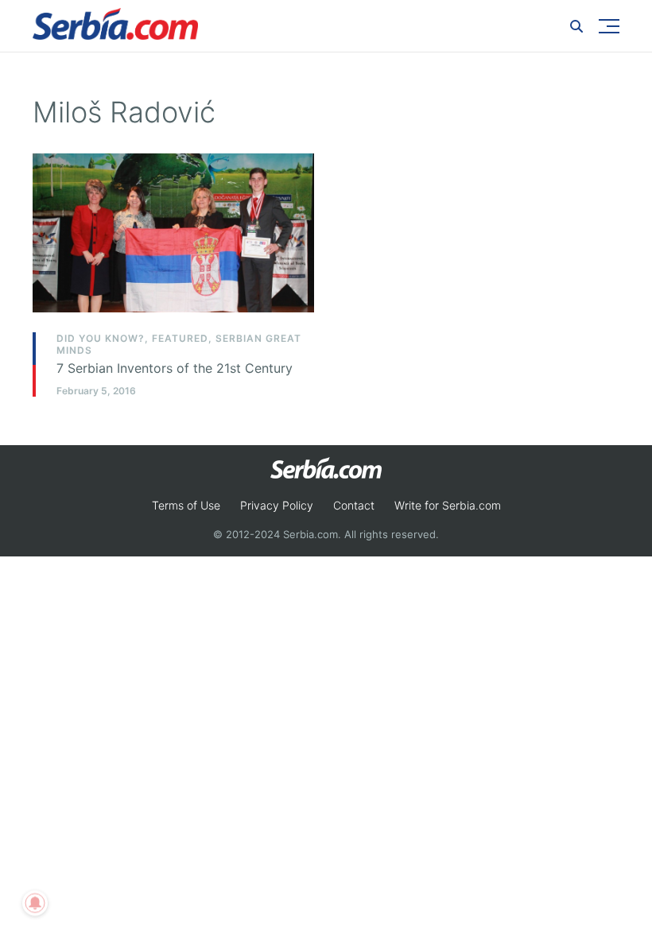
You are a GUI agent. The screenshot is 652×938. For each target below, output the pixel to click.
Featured (180, 338)
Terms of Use (186, 505)
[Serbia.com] (115, 24)
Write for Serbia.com (447, 505)
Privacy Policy (276, 505)
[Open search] (576, 26)
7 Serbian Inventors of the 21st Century (174, 368)
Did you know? (100, 338)
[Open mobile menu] (609, 26)
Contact (354, 505)
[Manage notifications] (35, 903)
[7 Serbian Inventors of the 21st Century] (173, 232)
